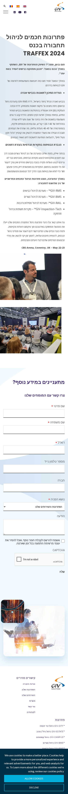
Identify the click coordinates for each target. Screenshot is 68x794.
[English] (24, 6)
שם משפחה (57, 422)
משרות (32, 701)
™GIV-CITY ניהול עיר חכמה (52, 726)
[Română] (11, 6)
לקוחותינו (31, 712)
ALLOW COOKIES (34, 778)
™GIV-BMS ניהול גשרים (54, 743)
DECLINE (34, 787)
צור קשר (31, 706)
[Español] (18, 6)
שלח (62, 572)
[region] (34, 771)
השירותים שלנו (28, 695)
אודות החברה (29, 684)
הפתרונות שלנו (28, 689)
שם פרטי (59, 406)
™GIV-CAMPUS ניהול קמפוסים (50, 737)
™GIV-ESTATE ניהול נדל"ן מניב (50, 731)
